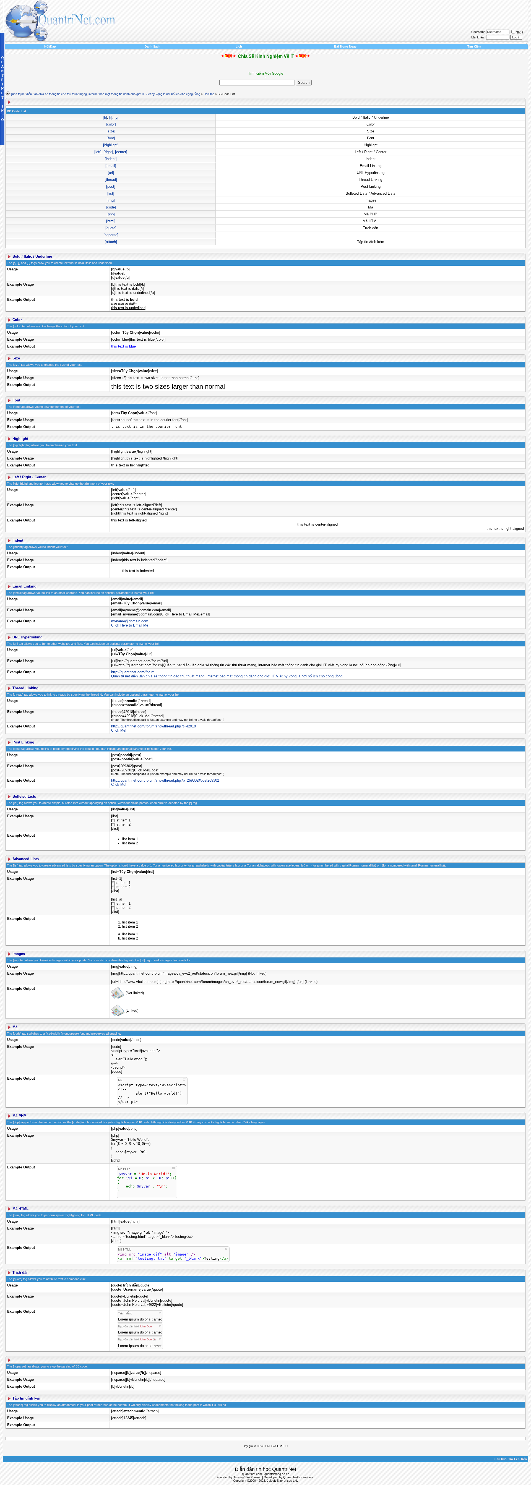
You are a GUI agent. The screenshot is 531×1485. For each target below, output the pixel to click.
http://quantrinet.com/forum (133, 672)
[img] (111, 200)
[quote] (110, 228)
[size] (110, 131)
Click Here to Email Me (129, 625)
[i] (110, 117)
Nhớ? (519, 32)
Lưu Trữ (500, 1459)
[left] (97, 152)
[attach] (111, 242)
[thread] (111, 180)
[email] (110, 166)
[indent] (111, 159)
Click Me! (118, 730)
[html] (110, 221)
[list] (110, 193)
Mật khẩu (477, 37)
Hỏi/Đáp (50, 46)
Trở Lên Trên (517, 1459)
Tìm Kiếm (474, 46)
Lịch (239, 46)
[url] (111, 173)
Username (478, 31)
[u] (116, 117)
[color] (111, 124)
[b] (105, 117)
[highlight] (111, 145)
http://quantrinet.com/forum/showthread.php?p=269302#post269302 (165, 780)
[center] (121, 152)
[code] (111, 207)
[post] (110, 186)
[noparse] (110, 235)
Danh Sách (152, 46)
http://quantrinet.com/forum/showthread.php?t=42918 (153, 726)
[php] (111, 214)
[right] (108, 152)
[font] (111, 138)
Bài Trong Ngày (345, 46)
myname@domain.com (129, 621)
